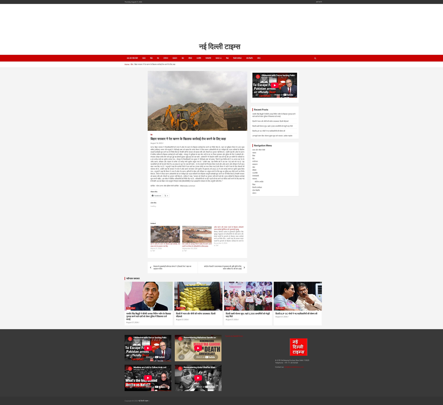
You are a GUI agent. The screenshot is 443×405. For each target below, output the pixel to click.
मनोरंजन (165, 58)
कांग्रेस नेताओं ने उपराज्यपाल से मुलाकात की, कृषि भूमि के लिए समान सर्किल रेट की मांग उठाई (222, 267)
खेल (183, 58)
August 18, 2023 (156, 143)
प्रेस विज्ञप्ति (249, 58)
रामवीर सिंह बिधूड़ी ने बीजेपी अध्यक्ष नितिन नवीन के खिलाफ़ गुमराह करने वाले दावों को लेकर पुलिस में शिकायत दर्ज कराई (148, 316)
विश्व (151, 58)
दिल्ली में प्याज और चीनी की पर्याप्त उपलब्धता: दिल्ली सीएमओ (270, 121)
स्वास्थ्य (218, 58)
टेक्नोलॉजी (208, 58)
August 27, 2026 (132, 322)
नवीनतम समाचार (133, 278)
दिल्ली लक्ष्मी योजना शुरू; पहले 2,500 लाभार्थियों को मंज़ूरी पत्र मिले (272, 126)
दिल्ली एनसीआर (237, 58)
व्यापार (144, 58)
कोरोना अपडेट (259, 182)
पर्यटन (258, 58)
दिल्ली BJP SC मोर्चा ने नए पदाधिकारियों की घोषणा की (268, 131)
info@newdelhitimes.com (294, 367)
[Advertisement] (220, 25)
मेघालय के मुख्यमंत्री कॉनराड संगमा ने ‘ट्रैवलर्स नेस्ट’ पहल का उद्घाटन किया (172, 267)
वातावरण (175, 58)
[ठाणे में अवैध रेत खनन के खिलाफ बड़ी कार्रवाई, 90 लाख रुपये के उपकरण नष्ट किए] (165, 234)
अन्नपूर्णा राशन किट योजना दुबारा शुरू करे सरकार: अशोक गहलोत (272, 136)
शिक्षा (227, 58)
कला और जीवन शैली (132, 58)
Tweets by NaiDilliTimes (234, 336)
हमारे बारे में (319, 2)
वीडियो (190, 58)
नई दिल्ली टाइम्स (219, 46)
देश (158, 58)
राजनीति (199, 58)
